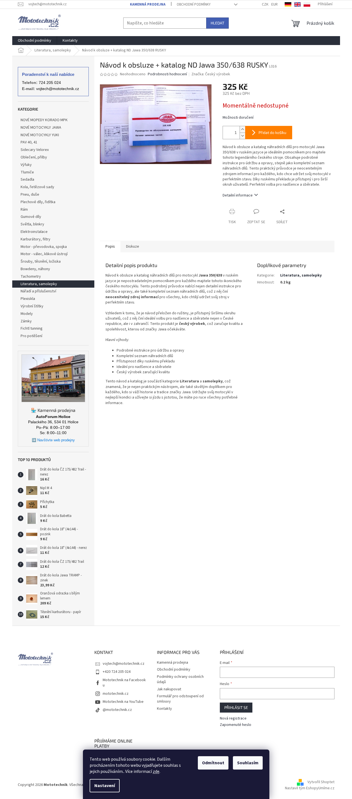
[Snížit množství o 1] (242, 136)
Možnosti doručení (238, 117)
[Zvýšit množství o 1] (242, 129)
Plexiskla (28, 299)
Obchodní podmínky (194, 4)
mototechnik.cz (116, 693)
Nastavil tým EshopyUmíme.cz (309, 788)
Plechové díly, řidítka (38, 202)
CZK (265, 4)
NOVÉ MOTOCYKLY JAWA (41, 127)
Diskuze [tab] (132, 246)
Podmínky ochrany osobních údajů (180, 679)
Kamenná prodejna (148, 4)
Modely (27, 314)
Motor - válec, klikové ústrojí (44, 254)
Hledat (217, 23)
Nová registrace (233, 718)
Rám (24, 209)
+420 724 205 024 (117, 671)
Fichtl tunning (32, 328)
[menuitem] (34, 40)
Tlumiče (27, 172)
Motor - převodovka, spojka (44, 247)
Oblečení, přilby (34, 157)
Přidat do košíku (272, 132)
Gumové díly (31, 217)
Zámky (26, 321)
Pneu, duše (30, 194)
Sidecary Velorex (35, 150)
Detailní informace (238, 195)
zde (156, 771)
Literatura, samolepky (39, 284)
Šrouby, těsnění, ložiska (41, 261)
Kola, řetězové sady (37, 187)
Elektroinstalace (34, 232)
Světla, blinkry (32, 224)
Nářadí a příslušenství (38, 291)
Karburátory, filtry (35, 239)
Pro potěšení (31, 336)
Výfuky (26, 165)
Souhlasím (248, 763)
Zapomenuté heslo (235, 725)
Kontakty (164, 708)
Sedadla (27, 179)
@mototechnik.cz (117, 710)
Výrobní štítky (32, 306)
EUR (274, 4)
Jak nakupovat (169, 689)
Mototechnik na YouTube (123, 702)
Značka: (210, 74)
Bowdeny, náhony (35, 269)
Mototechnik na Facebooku (124, 682)
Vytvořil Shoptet (320, 782)
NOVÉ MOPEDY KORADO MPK (44, 120)
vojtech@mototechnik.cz (57, 88)
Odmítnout (213, 763)
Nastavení (104, 786)
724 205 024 (50, 82)
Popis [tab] (110, 246)
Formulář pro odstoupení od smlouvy (180, 698)
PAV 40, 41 (29, 142)
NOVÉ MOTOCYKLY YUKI (40, 135)
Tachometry (31, 276)
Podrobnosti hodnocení (167, 74)
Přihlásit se (236, 707)
